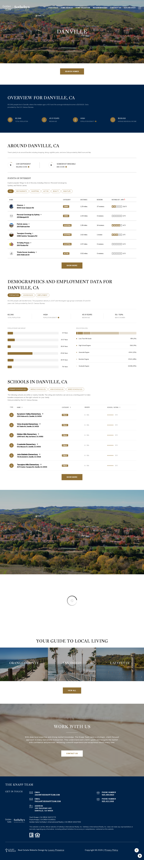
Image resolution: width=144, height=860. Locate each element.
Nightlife (67, 191)
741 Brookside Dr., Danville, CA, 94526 (29, 456)
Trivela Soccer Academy (26, 252)
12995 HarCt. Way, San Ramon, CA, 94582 (30, 436)
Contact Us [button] (72, 753)
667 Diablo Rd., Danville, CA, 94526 (28, 426)
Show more (72, 265)
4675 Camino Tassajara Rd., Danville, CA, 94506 (32, 467)
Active (46, 191)
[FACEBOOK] (137, 850)
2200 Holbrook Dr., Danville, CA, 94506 (29, 416)
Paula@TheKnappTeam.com (48, 801)
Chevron (20, 205)
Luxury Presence (56, 850)
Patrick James (22, 224)
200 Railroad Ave (23, 226)
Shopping (36, 191)
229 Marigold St (23, 217)
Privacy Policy (111, 850)
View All (72, 690)
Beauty (57, 191)
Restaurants (22, 191)
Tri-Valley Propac (23, 243)
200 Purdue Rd (22, 245)
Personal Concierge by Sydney (28, 215)
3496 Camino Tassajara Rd (27, 236)
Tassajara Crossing (24, 233)
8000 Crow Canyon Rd (25, 208)
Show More (72, 477)
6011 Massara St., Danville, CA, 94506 (29, 446)
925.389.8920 (108, 795)
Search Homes (72, 71)
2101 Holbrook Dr (23, 255)
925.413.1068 (108, 801)
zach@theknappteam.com (47, 795)
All (11, 191)
